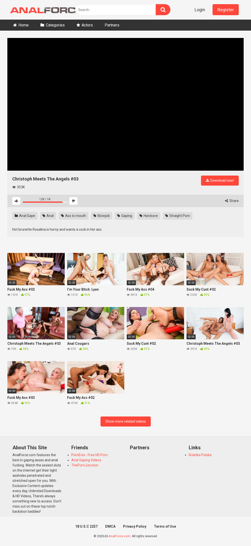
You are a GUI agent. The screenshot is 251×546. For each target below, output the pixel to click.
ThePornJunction (84, 465)
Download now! (222, 180)
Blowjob (103, 216)
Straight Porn (179, 216)
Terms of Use (165, 526)
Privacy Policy (134, 526)
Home (23, 25)
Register (225, 9)
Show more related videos (125, 421)
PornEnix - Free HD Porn (89, 455)
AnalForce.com (119, 536)
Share (234, 201)
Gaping (126, 216)
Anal (50, 216)
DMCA (110, 526)
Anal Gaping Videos (86, 460)
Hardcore (150, 216)
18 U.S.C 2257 (86, 526)
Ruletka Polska (200, 455)
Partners (112, 25)
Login (200, 9)
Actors (87, 25)
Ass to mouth (75, 216)
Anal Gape (26, 216)
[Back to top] (234, 531)
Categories (55, 25)
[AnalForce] (45, 10)
